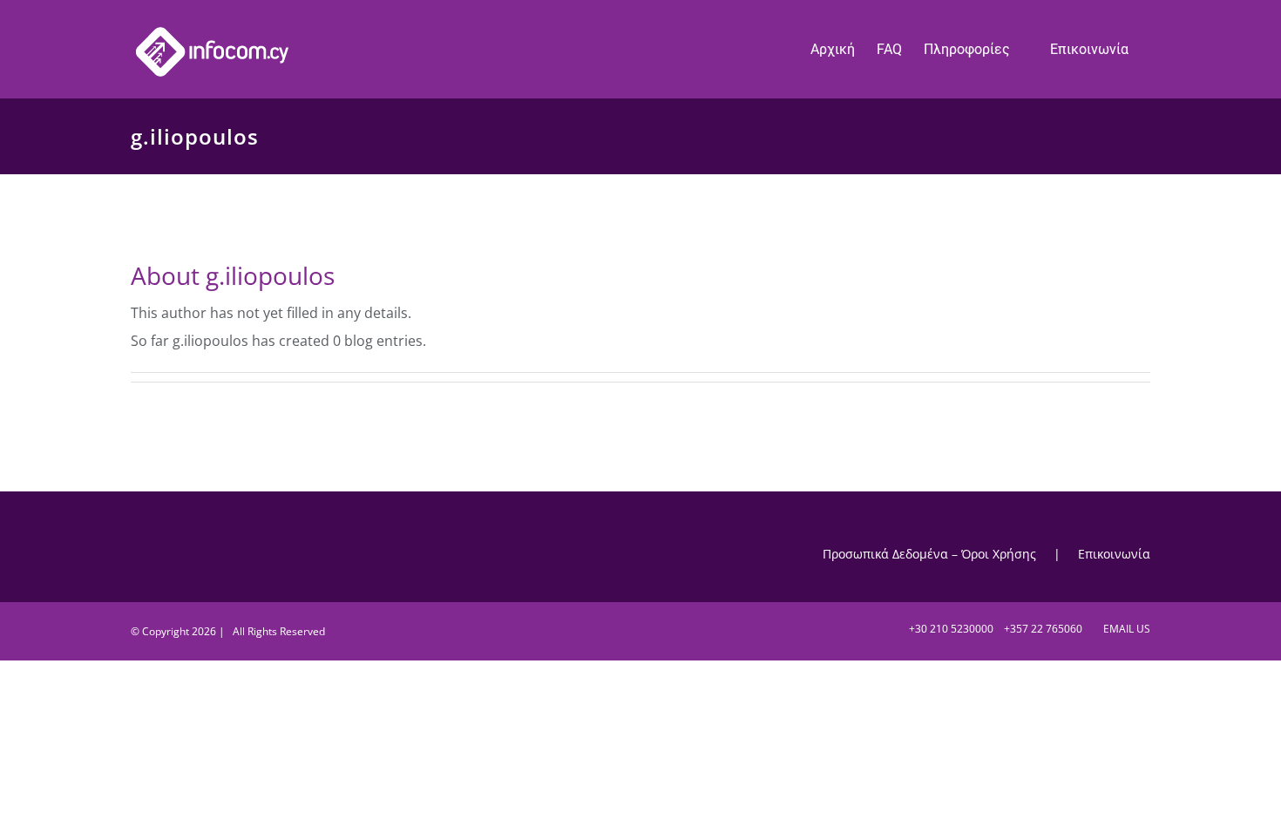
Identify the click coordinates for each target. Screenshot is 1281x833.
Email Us (1124, 628)
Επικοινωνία (1114, 553)
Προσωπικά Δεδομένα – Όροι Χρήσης (929, 553)
